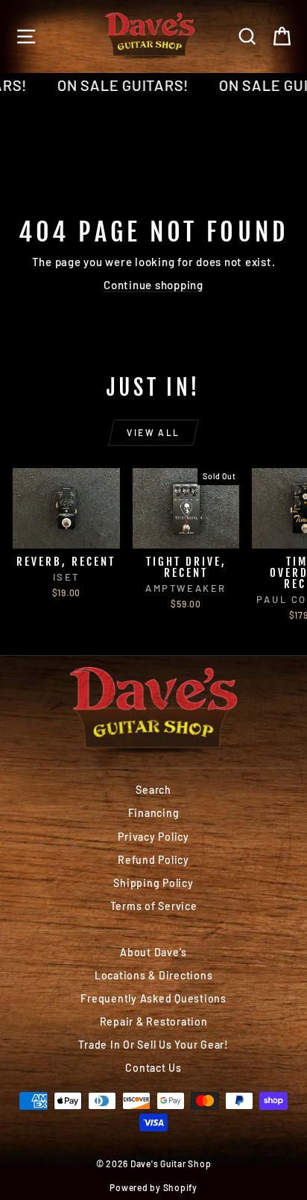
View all (153, 432)
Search (153, 789)
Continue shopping (153, 284)
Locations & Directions (154, 975)
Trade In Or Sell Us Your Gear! (153, 1044)
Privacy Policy (153, 836)
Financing (154, 812)
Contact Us (153, 1067)
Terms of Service (153, 906)
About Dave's (153, 952)
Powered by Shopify (153, 1187)
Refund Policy (153, 859)
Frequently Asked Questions (153, 998)
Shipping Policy (153, 883)
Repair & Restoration (154, 1021)
